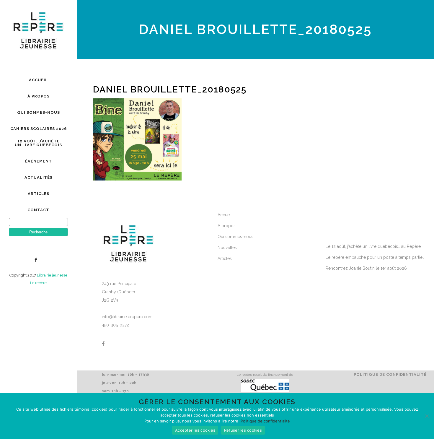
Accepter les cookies (195, 430)
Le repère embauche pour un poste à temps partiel (375, 257)
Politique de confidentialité (390, 374)
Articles (225, 258)
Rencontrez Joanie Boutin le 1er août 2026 (366, 268)
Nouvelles (227, 247)
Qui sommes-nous (235, 236)
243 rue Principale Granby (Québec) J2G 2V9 (119, 292)
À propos (227, 225)
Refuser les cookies (243, 430)
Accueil (225, 214)
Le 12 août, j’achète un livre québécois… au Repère (373, 246)
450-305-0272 (115, 325)
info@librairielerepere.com (127, 316)
